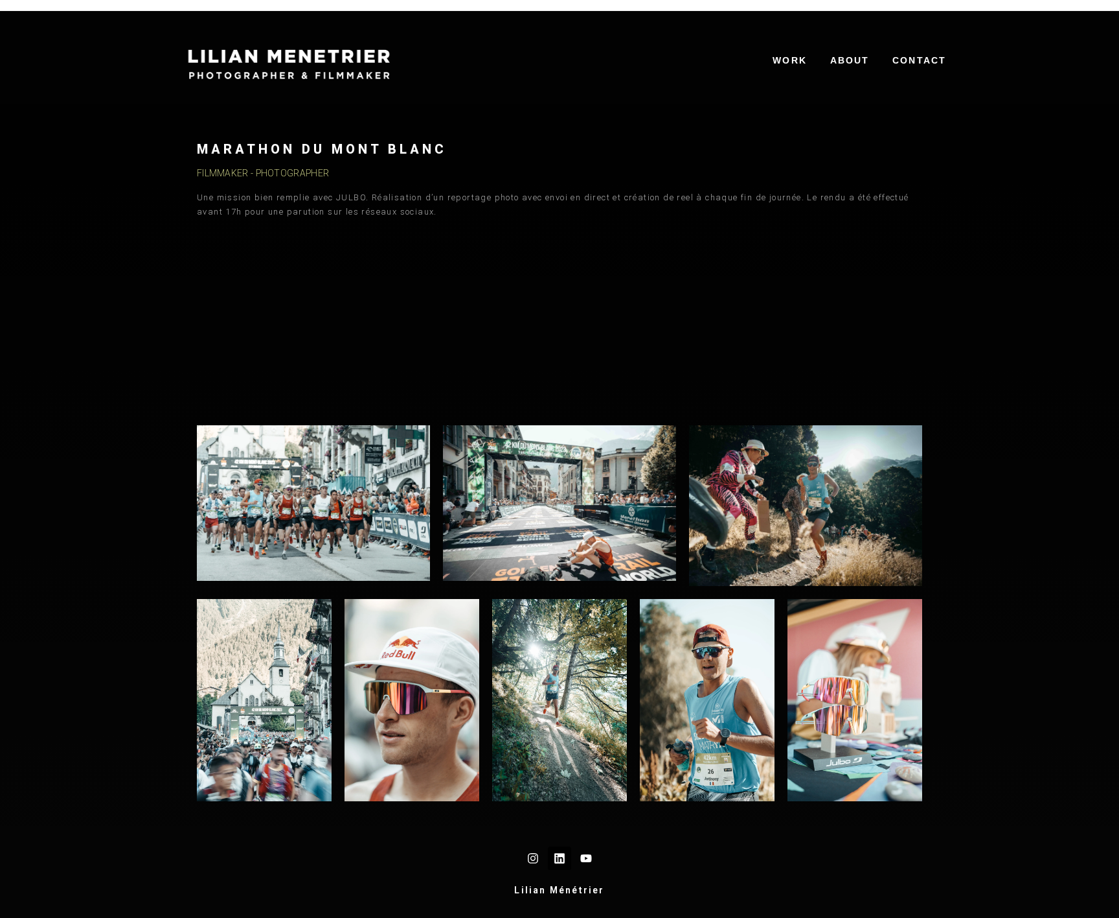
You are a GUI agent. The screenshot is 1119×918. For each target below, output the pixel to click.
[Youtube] (586, 858)
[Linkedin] (559, 858)
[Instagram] (533, 858)
